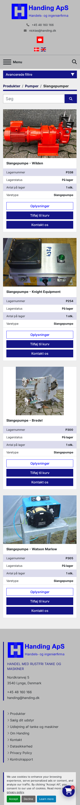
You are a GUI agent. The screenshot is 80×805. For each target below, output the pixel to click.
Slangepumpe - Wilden (24, 163)
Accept (13, 799)
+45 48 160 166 (42, 25)
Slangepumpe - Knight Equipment (33, 292)
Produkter (17, 714)
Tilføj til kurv (39, 215)
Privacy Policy (21, 753)
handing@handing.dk (23, 698)
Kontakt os (39, 225)
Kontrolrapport (21, 759)
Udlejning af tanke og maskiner (34, 727)
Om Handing (19, 733)
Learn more (46, 799)
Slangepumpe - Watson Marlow (31, 549)
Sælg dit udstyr (22, 720)
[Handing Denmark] (36, 650)
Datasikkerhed (21, 746)
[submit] (71, 98)
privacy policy (15, 792)
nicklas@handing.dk (42, 30)
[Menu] (7, 62)
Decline (28, 799)
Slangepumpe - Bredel (24, 420)
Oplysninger (39, 206)
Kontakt (16, 740)
